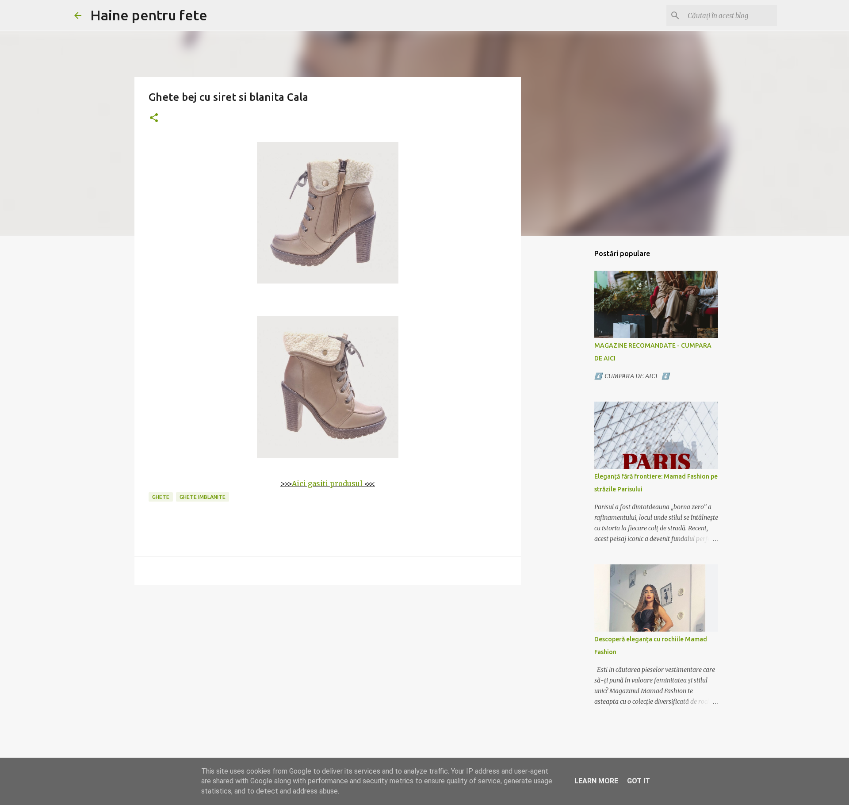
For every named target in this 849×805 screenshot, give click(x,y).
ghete (160, 497)
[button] (154, 118)
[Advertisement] (327, 660)
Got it (638, 781)
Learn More (596, 781)
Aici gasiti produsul (327, 483)
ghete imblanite (203, 497)
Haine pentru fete (148, 15)
